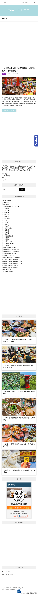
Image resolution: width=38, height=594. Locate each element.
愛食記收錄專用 (8, 271)
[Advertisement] (19, 46)
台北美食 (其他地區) (9, 255)
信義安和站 (8, 242)
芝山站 (7, 208)
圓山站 (4, 73)
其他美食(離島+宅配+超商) (11, 267)
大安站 (7, 240)
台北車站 (7, 234)
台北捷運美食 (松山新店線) (11, 249)
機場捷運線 (6, 204)
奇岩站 (7, 210)
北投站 (7, 212)
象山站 (7, 245)
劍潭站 (7, 224)
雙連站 (7, 230)
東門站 (7, 238)
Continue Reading (9, 110)
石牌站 (7, 220)
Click (36, 140)
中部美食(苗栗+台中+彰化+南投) (12, 261)
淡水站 (7, 214)
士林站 (7, 222)
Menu (5, 2)
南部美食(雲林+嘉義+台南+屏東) (12, 263)
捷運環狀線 (6, 202)
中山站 (7, 232)
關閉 (9, 200)
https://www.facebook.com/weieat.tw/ (12, 180)
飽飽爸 (9, 73)
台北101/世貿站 (9, 244)
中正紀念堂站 (9, 236)
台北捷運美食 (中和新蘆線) (11, 251)
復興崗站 (7, 216)
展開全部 (4, 200)
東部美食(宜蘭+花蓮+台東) (11, 265)
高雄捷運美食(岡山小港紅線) (11, 257)
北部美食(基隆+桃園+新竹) (11, 259)
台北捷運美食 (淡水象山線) (11, 206)
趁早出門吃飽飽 (19, 10)
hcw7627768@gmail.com (9, 176)
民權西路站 (8, 228)
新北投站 (7, 218)
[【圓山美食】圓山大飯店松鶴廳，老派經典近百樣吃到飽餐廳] (19, 86)
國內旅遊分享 (7, 269)
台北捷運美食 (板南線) (10, 247)
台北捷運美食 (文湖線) (10, 253)
